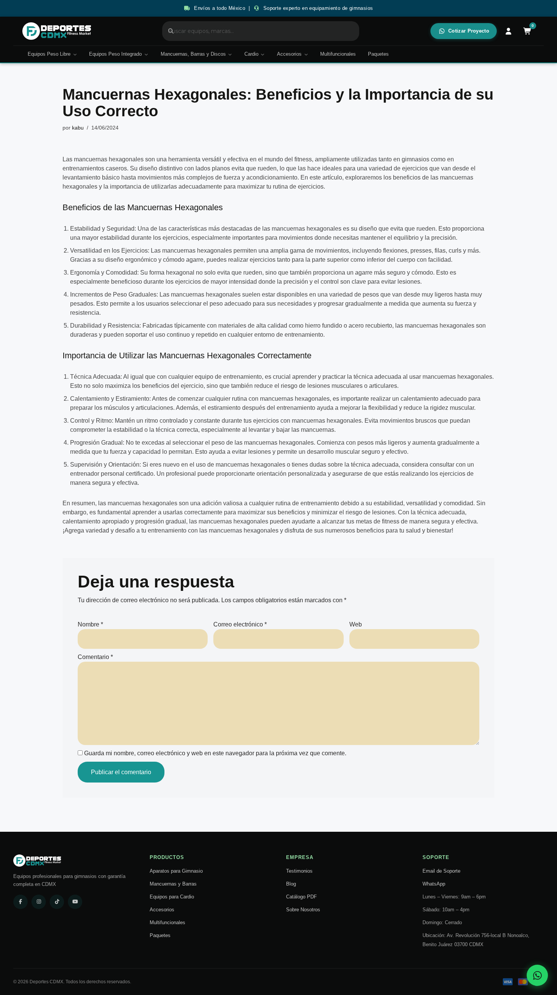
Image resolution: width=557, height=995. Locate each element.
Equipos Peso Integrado (115, 54)
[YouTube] (75, 902)
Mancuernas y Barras (173, 884)
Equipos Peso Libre (49, 54)
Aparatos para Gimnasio (176, 871)
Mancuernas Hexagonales (175, 207)
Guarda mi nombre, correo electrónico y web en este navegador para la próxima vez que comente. (215, 753)
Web (355, 624)
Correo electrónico (240, 624)
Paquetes (378, 54)
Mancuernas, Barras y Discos (193, 54)
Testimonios (299, 871)
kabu (78, 128)
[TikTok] (57, 902)
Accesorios (289, 54)
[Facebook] (20, 902)
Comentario (95, 657)
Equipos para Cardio (172, 897)
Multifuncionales (338, 54)
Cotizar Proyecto (468, 31)
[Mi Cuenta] (508, 31)
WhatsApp (433, 884)
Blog (291, 884)
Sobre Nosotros (303, 909)
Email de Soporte (441, 871)
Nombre (90, 624)
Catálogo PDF (301, 897)
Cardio (251, 54)
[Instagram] (38, 902)
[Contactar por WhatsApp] (537, 975)
